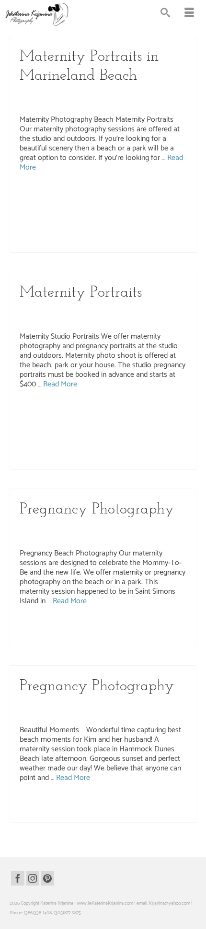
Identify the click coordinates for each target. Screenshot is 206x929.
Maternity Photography (45, 103)
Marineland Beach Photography (130, 93)
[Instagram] (32, 878)
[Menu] (189, 14)
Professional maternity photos (65, 459)
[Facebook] (17, 878)
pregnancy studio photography (146, 232)
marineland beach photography (62, 202)
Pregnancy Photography (99, 103)
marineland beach (118, 192)
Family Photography (117, 527)
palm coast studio (86, 439)
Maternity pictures (60, 222)
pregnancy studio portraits (44, 242)
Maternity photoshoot (66, 429)
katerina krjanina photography (164, 409)
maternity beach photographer (123, 202)
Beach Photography (71, 93)
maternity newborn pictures (46, 419)
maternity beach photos (69, 212)
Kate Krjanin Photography (79, 310)
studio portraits (149, 459)
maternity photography (79, 626)
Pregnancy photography (92, 232)
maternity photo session (149, 212)
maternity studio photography (108, 222)
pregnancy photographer (43, 232)
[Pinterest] (47, 878)
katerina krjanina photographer (103, 409)
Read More (60, 384)
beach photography (80, 192)
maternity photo (108, 212)
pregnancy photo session (162, 222)
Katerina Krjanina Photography (144, 310)
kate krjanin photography (48, 409)
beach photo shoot (42, 192)
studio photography (114, 459)
